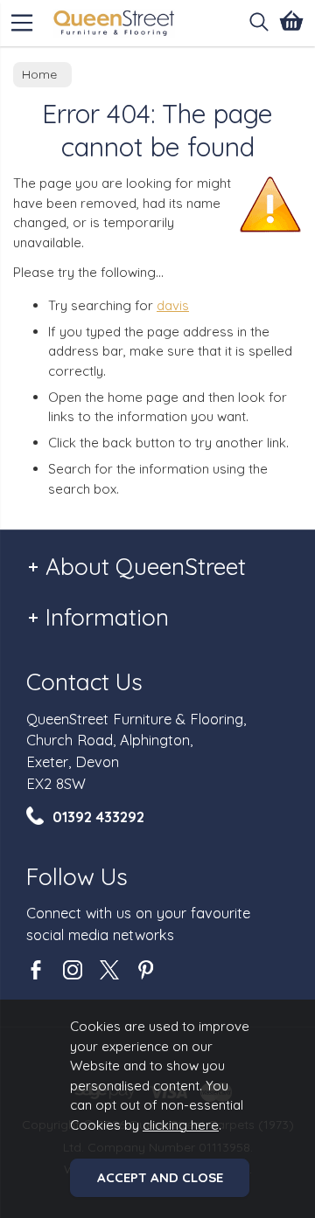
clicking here (181, 1125)
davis (173, 305)
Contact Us (84, 682)
